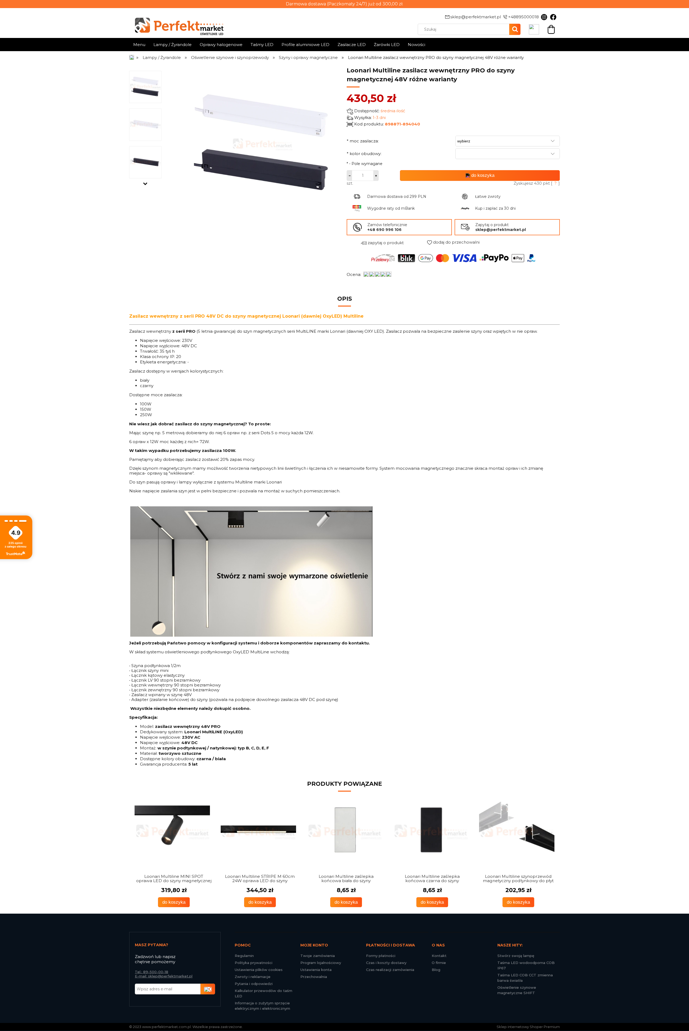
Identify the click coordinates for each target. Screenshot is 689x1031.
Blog (436, 969)
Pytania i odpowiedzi (254, 983)
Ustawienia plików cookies (259, 969)
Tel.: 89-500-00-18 (151, 972)
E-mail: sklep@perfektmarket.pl (163, 976)
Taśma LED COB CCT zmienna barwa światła (525, 978)
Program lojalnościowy (320, 962)
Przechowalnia (313, 976)
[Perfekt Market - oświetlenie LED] (176, 22)
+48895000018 (523, 16)
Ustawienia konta (316, 969)
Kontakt (439, 955)
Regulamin (244, 955)
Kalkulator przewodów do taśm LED (263, 993)
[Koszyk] (551, 28)
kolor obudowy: (364, 153)
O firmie (439, 962)
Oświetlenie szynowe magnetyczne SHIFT (516, 990)
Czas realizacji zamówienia (390, 969)
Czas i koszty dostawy (386, 962)
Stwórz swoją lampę (515, 955)
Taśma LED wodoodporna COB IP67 (526, 965)
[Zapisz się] (208, 989)
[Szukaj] (515, 29)
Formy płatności (380, 955)
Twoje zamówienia (317, 955)
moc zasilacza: (363, 140)
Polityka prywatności (253, 962)
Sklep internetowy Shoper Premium (528, 1027)
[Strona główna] (132, 57)
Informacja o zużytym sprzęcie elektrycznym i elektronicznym (262, 1006)
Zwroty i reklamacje (252, 976)
